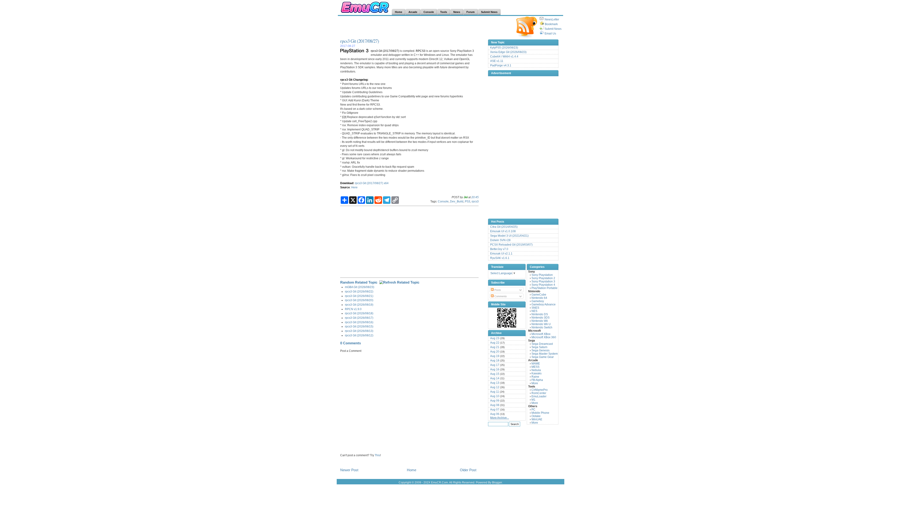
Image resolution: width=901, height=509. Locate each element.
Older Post (468, 470)
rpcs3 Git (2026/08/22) (359, 291)
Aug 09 (494, 400)
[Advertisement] (425, 27)
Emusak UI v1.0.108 (503, 231)
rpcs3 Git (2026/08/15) (359, 326)
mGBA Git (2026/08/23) (359, 287)
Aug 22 (494, 342)
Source (345, 187)
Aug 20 (494, 351)
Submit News (553, 28)
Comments (500, 296)
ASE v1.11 (496, 61)
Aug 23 (494, 338)
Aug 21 (494, 347)
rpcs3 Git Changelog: (354, 79)
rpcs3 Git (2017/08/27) (359, 41)
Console (443, 201)
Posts (497, 290)
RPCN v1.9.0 (353, 309)
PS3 (467, 201)
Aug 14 (494, 378)
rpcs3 (475, 201)
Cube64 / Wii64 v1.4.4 (504, 56)
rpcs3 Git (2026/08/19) (359, 304)
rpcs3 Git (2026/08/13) (359, 330)
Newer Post (349, 470)
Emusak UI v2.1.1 (501, 253)
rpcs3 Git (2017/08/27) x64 (372, 183)
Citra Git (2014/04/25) (504, 226)
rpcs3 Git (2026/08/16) (359, 322)
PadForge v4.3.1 (500, 65)
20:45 (475, 197)
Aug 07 (494, 409)
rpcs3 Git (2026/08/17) (359, 317)
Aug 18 (494, 360)
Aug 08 (494, 405)
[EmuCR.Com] (506, 317)
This (377, 455)
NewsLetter (552, 19)
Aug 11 (494, 391)
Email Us (550, 33)
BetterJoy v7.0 (499, 249)
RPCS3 (420, 50)
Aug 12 (494, 387)
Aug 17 (494, 365)
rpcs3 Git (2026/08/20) (359, 300)
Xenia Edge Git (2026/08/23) (508, 52)
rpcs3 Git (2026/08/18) (359, 313)
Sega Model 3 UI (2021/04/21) (509, 235)
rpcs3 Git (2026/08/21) (359, 295)
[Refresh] (399, 282)
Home (411, 470)
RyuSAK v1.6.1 (499, 258)
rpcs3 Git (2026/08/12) (359, 335)
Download (346, 183)
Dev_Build (456, 201)
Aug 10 (494, 396)
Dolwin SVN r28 (500, 240)
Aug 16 (494, 369)
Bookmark (551, 24)
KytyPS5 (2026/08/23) (504, 47)
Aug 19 (494, 356)
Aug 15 (494, 374)
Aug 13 (494, 382)
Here (354, 187)
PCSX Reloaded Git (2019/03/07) (511, 244)
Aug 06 (494, 414)
